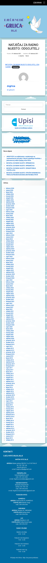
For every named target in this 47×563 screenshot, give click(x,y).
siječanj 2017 (10, 381)
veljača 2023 (10, 270)
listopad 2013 (10, 434)
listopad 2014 (10, 414)
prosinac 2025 (10, 204)
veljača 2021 (10, 317)
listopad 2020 (10, 325)
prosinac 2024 (10, 227)
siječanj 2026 (10, 202)
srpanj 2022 (9, 284)
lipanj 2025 (9, 215)
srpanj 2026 (9, 190)
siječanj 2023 (10, 272)
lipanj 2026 (9, 192)
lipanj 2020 (9, 329)
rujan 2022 (9, 280)
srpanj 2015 (9, 403)
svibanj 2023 (10, 264)
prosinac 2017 (10, 364)
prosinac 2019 (10, 340)
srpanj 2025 (9, 213)
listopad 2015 (10, 399)
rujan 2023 (9, 256)
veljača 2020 (10, 336)
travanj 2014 (10, 422)
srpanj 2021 (9, 307)
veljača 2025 (10, 223)
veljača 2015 (10, 411)
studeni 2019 (10, 342)
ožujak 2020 (9, 334)
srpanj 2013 (9, 436)
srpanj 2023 (9, 260)
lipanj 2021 (9, 309)
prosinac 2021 (10, 297)
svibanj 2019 (10, 348)
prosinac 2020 (10, 321)
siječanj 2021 (10, 319)
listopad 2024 (10, 231)
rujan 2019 (9, 346)
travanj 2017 (10, 375)
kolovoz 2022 (10, 282)
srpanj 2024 (9, 237)
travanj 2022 (10, 290)
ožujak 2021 (9, 315)
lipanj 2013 (9, 438)
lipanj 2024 (9, 239)
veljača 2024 (10, 247)
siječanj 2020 (10, 338)
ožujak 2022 (9, 292)
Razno (27, 55)
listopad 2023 (10, 254)
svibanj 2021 (10, 311)
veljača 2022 (10, 293)
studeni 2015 (10, 397)
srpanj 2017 (9, 370)
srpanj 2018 (9, 356)
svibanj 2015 (10, 407)
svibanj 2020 (10, 331)
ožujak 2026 (9, 198)
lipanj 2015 (9, 405)
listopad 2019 (10, 344)
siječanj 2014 (10, 428)
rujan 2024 (9, 233)
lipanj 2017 (9, 372)
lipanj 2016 (9, 387)
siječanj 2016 (10, 393)
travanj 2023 (10, 266)
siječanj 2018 (10, 362)
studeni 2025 (10, 206)
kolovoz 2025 (10, 211)
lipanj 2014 (9, 418)
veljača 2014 (10, 426)
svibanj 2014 (10, 420)
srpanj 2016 (9, 385)
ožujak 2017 (9, 377)
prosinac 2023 (10, 251)
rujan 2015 (9, 401)
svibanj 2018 (10, 360)
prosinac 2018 (10, 352)
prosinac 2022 (10, 274)
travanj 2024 (10, 243)
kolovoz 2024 (10, 235)
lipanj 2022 (9, 286)
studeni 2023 (10, 252)
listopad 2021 (10, 301)
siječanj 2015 (10, 412)
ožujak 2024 (9, 245)
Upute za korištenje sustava (23, 128)
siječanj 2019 (10, 350)
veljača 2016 (10, 391)
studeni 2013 (10, 432)
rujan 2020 (9, 327)
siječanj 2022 (10, 295)
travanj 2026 (10, 196)
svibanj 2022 (10, 288)
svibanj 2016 (10, 389)
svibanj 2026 (10, 194)
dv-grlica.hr (11, 90)
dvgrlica (22, 55)
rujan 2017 (9, 368)
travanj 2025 (10, 219)
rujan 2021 (9, 303)
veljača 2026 (10, 200)
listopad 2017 (10, 366)
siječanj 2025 (10, 225)
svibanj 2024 (10, 241)
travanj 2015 (10, 409)
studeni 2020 (10, 323)
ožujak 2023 (9, 268)
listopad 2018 (10, 354)
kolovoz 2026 (10, 188)
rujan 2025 (9, 210)
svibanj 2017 (10, 373)
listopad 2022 (10, 278)
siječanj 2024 (10, 249)
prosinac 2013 (10, 430)
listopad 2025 (10, 208)
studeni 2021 (10, 299)
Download (16, 67)
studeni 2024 (10, 229)
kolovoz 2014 (10, 416)
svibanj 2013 (10, 440)
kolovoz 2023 (10, 258)
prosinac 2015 (10, 395)
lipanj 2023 (9, 262)
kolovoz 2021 (10, 305)
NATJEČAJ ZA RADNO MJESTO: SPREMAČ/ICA (20, 163)
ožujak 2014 (9, 424)
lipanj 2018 (9, 358)
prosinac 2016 (10, 383)
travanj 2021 (10, 313)
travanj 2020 (10, 332)
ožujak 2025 (9, 221)
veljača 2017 (10, 379)
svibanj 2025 (10, 217)
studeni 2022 (10, 276)
